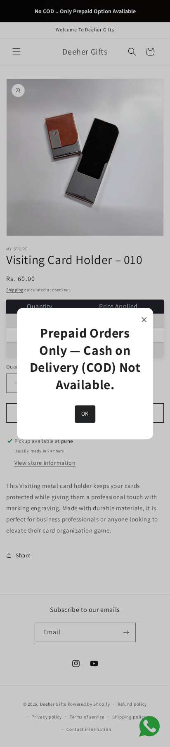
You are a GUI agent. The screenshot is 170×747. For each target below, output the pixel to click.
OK (85, 414)
